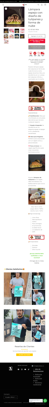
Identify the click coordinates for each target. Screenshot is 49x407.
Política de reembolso (28, 402)
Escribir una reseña (24, 353)
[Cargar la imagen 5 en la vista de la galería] (6, 36)
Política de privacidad (40, 402)
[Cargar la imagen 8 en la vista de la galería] (22, 36)
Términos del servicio (40, 403)
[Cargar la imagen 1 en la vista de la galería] (6, 31)
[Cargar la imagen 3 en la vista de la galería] (17, 31)
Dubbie (9, 402)
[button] (3, 4)
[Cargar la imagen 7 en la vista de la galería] (17, 36)
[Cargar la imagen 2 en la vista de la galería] (11, 31)
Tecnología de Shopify (16, 402)
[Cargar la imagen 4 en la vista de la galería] (22, 31)
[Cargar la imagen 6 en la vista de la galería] (11, 36)
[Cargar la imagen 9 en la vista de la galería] (6, 41)
